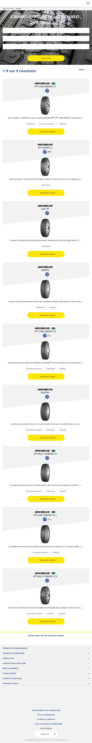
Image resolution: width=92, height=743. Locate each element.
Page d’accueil (8, 8)
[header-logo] (10, 3)
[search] (82, 3)
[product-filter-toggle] (87, 70)
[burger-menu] (88, 3)
